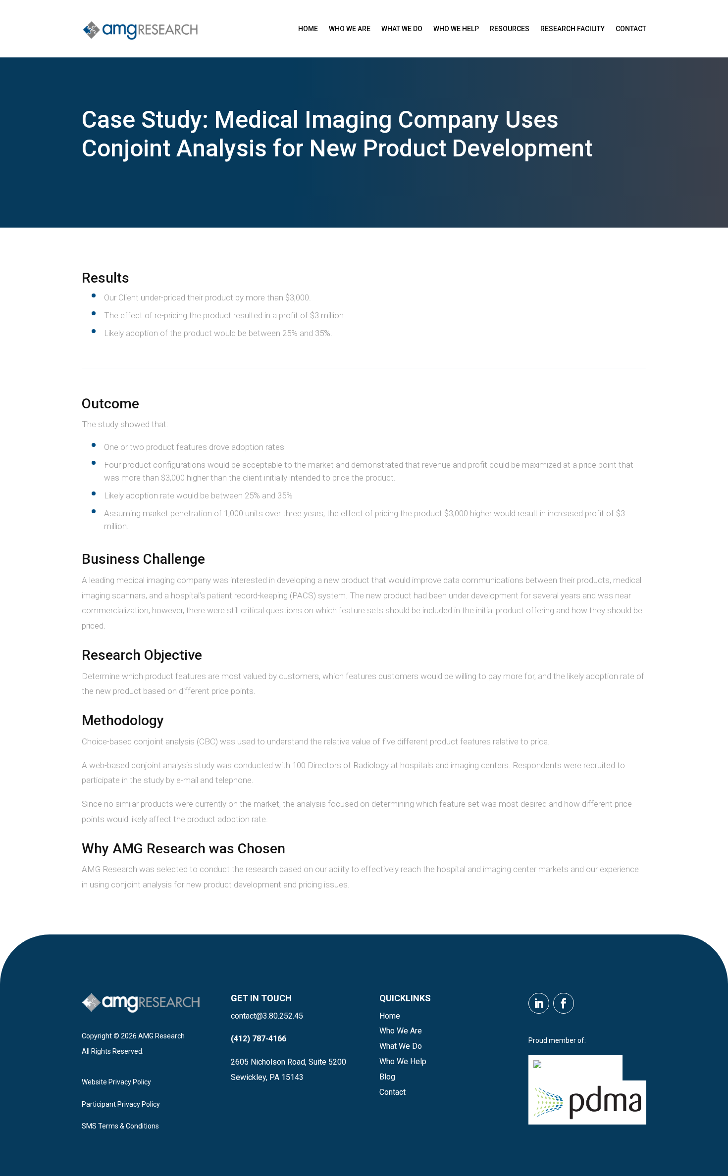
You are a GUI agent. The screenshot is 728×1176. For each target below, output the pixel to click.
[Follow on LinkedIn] (538, 1003)
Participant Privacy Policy (121, 1104)
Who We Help (456, 29)
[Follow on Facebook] (563, 1003)
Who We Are (349, 29)
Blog (387, 1076)
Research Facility (572, 29)
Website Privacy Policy (116, 1082)
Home (308, 29)
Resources (509, 29)
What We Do (401, 29)
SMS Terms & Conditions (120, 1126)
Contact (631, 29)
